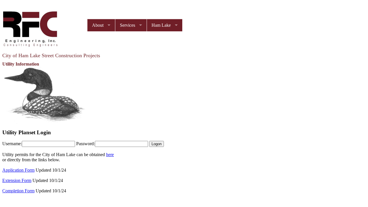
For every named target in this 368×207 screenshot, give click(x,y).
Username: (12, 143)
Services (127, 25)
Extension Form (16, 180)
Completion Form (18, 190)
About (97, 25)
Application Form (18, 170)
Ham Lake (161, 25)
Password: (85, 143)
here (110, 154)
